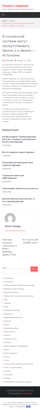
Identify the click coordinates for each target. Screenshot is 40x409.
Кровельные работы (11, 328)
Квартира (7, 321)
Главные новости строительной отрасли (18, 296)
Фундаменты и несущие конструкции (17, 382)
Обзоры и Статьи (10, 339)
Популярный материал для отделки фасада (17, 163)
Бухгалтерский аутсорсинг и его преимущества (18, 200)
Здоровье (7, 303)
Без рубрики (8, 278)
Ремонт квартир (15, 6)
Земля (29, 61)
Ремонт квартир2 (10, 353)
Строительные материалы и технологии (18, 364)
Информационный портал (13, 317)
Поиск (4, 268)
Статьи (6, 360)
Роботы (7, 357)
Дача (6, 300)
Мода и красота (10, 332)
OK (28, 406)
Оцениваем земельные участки (20, 188)
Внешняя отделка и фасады (14, 289)
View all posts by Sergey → (16, 231)
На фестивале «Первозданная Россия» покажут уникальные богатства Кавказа (19, 139)
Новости (7, 335)
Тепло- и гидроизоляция (13, 367)
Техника (7, 371)
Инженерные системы (12, 310)
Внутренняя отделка (11, 292)
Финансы (7, 378)
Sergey (20, 61)
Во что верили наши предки (18, 152)
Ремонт (6, 350)
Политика (7, 342)
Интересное (8, 314)
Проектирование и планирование (16, 346)
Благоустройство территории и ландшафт (19, 285)
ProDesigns (27, 393)
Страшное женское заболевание (13, 176)
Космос (7, 325)
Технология (8, 375)
